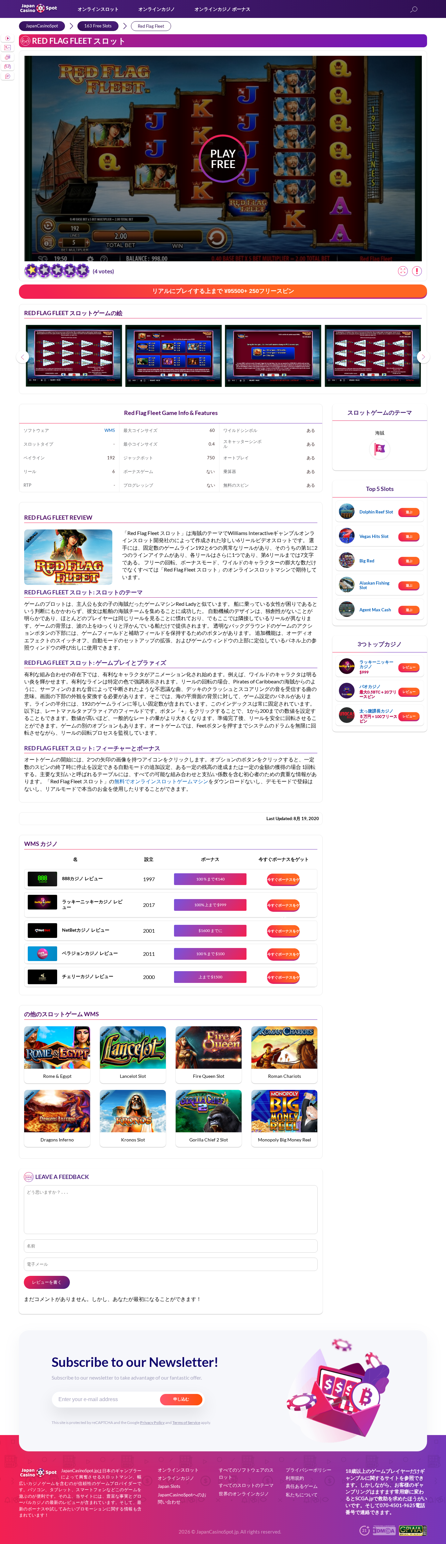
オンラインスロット (98, 9)
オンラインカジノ (156, 9)
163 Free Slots (98, 25)
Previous (22, 356)
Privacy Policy (152, 1422)
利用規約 (295, 1478)
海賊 (379, 432)
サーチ (414, 10)
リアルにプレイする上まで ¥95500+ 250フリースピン (223, 291)
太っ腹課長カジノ (376, 710)
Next (423, 356)
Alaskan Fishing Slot (374, 585)
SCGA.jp (364, 1498)
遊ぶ (409, 512)
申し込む (181, 1399)
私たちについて (302, 1494)
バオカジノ (370, 686)
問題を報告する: (417, 271)
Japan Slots (169, 1486)
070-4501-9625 (397, 1505)
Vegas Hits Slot (374, 536)
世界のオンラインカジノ (244, 1493)
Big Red (366, 560)
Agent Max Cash (375, 609)
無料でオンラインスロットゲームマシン (161, 781)
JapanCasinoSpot (42, 25)
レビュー (409, 667)
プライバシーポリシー (308, 1470)
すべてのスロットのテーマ (246, 1485)
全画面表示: (403, 271)
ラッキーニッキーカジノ (376, 664)
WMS (109, 430)
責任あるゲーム (302, 1486)
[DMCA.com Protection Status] (384, 1533)
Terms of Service (186, 1422)
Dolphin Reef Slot (376, 511)
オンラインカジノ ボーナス (222, 9)
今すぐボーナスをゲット (283, 881)
